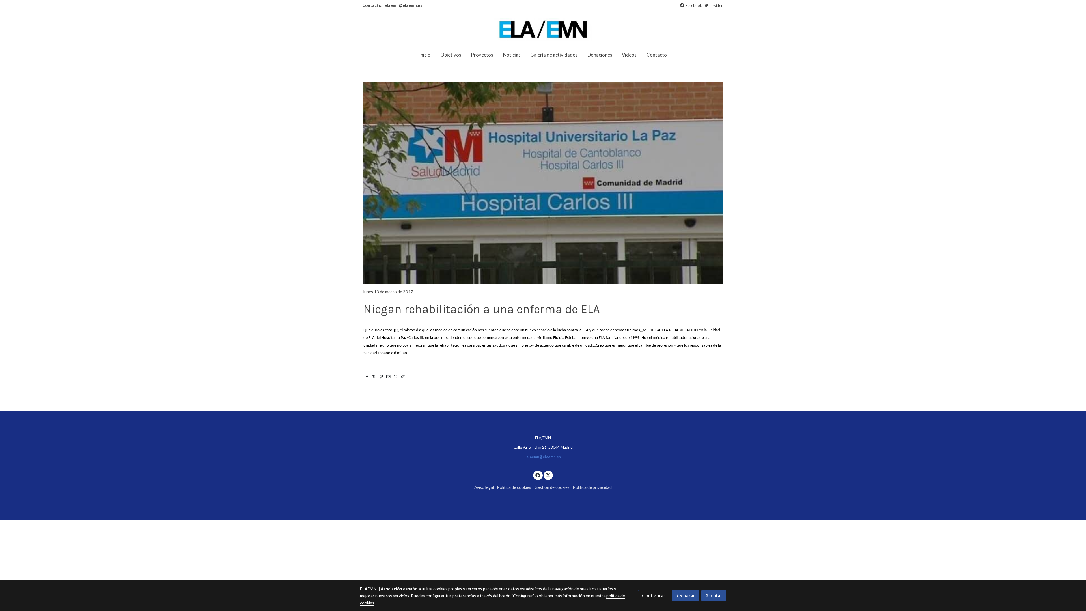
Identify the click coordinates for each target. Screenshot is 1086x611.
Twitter (717, 5)
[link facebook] (538, 474)
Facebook (694, 5)
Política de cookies (514, 487)
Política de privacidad (592, 487)
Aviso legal (484, 487)
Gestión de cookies (552, 487)
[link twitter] (548, 474)
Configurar (653, 596)
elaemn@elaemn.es (402, 5)
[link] (543, 29)
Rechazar (685, 596)
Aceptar (713, 596)
